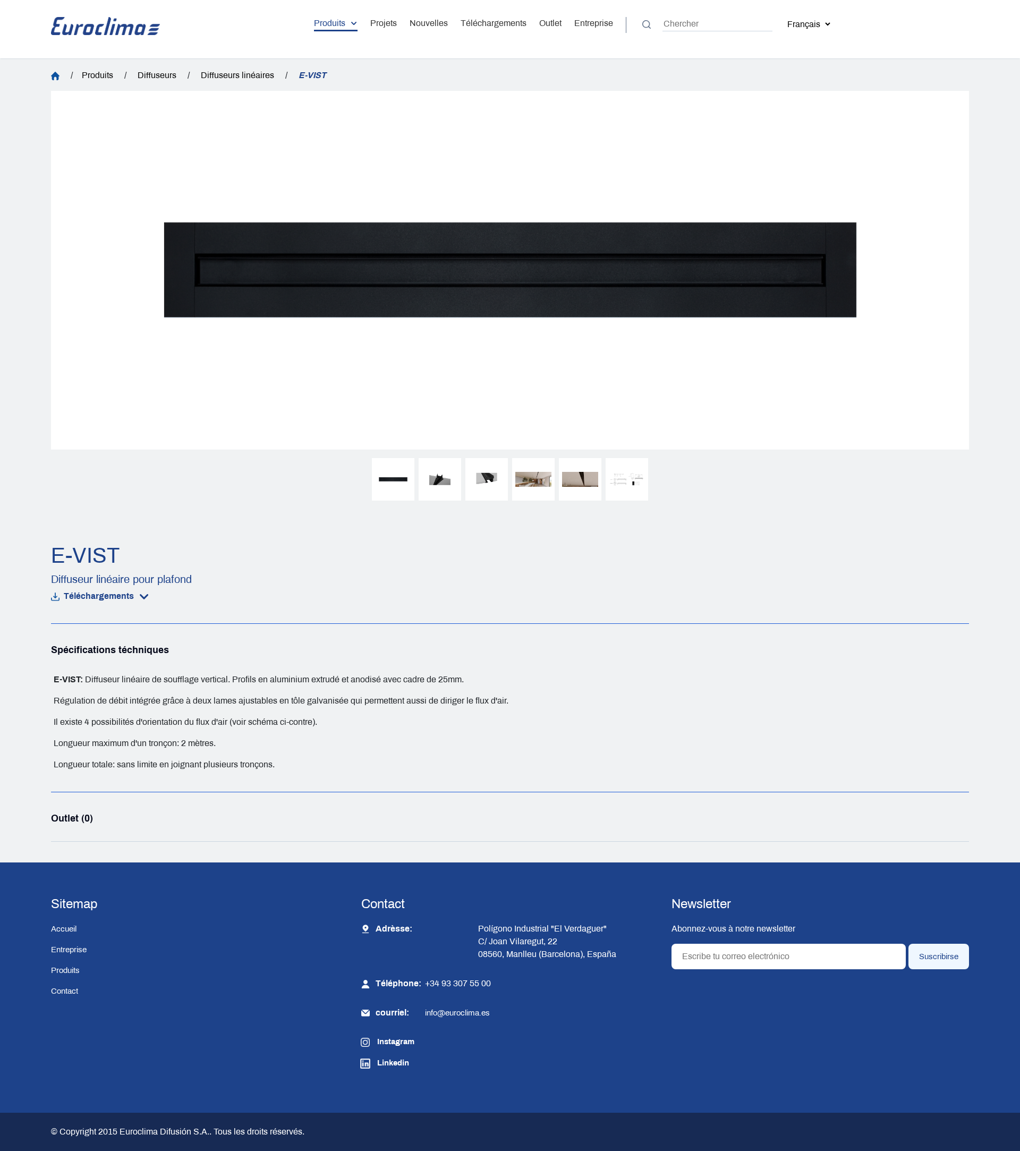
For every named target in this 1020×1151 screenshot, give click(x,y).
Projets (383, 23)
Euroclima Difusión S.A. (163, 1131)
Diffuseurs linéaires (237, 75)
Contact (64, 991)
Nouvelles (429, 23)
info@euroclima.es (457, 1013)
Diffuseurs (157, 75)
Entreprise (593, 23)
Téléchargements (493, 23)
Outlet (550, 23)
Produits (329, 23)
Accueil (63, 929)
